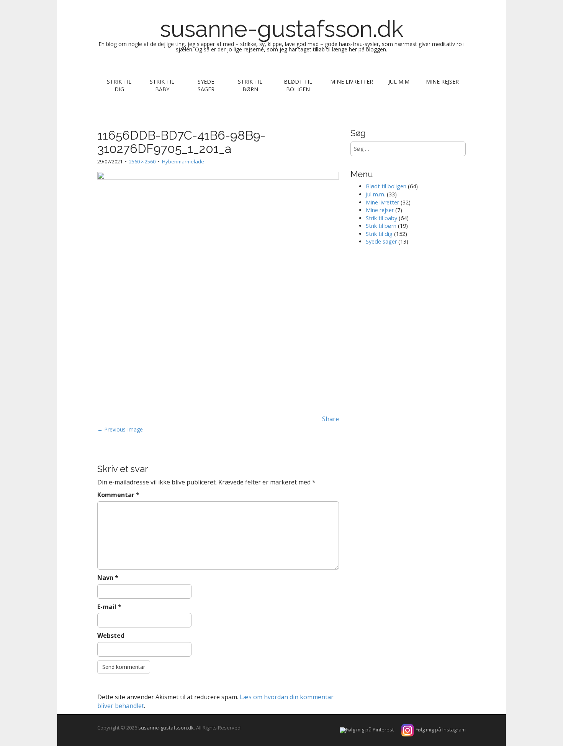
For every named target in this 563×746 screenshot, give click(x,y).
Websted (110, 635)
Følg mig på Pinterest (370, 729)
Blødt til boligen (298, 85)
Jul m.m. (399, 81)
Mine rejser (442, 81)
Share (330, 419)
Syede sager (206, 85)
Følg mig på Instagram (441, 729)
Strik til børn (250, 85)
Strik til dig (119, 85)
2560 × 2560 (142, 161)
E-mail (109, 607)
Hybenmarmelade (183, 161)
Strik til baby (162, 85)
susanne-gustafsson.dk (281, 28)
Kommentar (118, 495)
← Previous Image (120, 429)
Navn (107, 577)
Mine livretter (351, 81)
